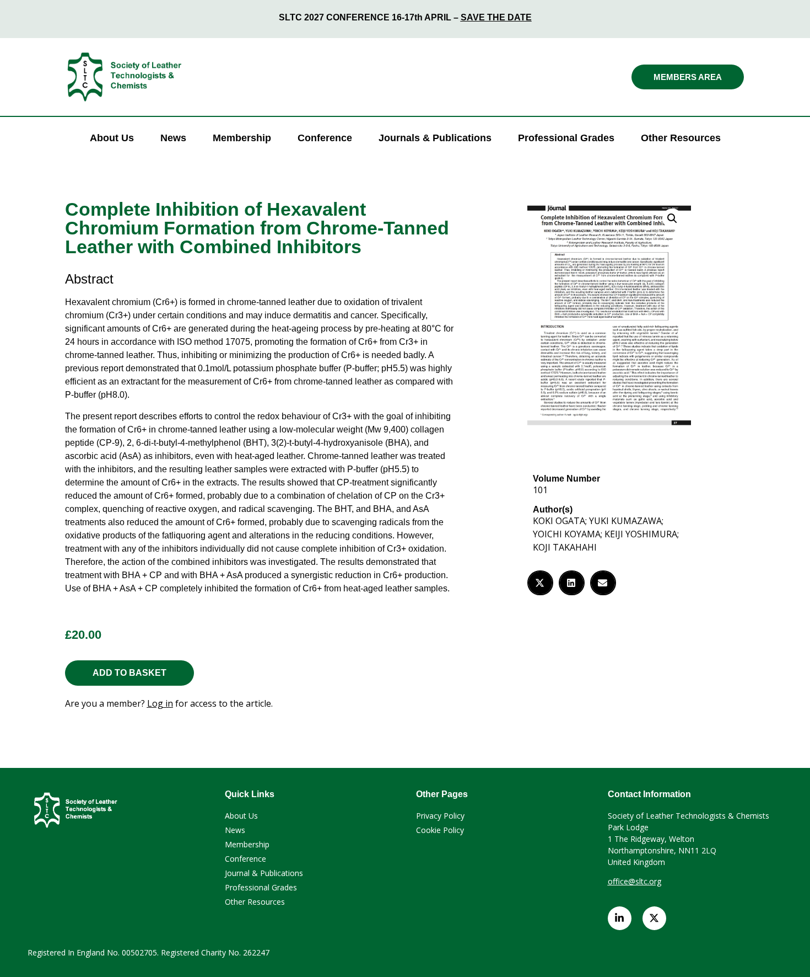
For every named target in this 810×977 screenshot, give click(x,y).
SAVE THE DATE (496, 17)
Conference (325, 137)
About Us (112, 137)
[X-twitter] (654, 918)
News (173, 137)
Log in (160, 703)
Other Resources (681, 137)
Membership (242, 137)
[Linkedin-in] (619, 918)
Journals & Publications (435, 137)
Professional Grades (566, 137)
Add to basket (129, 672)
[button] (672, 218)
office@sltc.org (634, 881)
